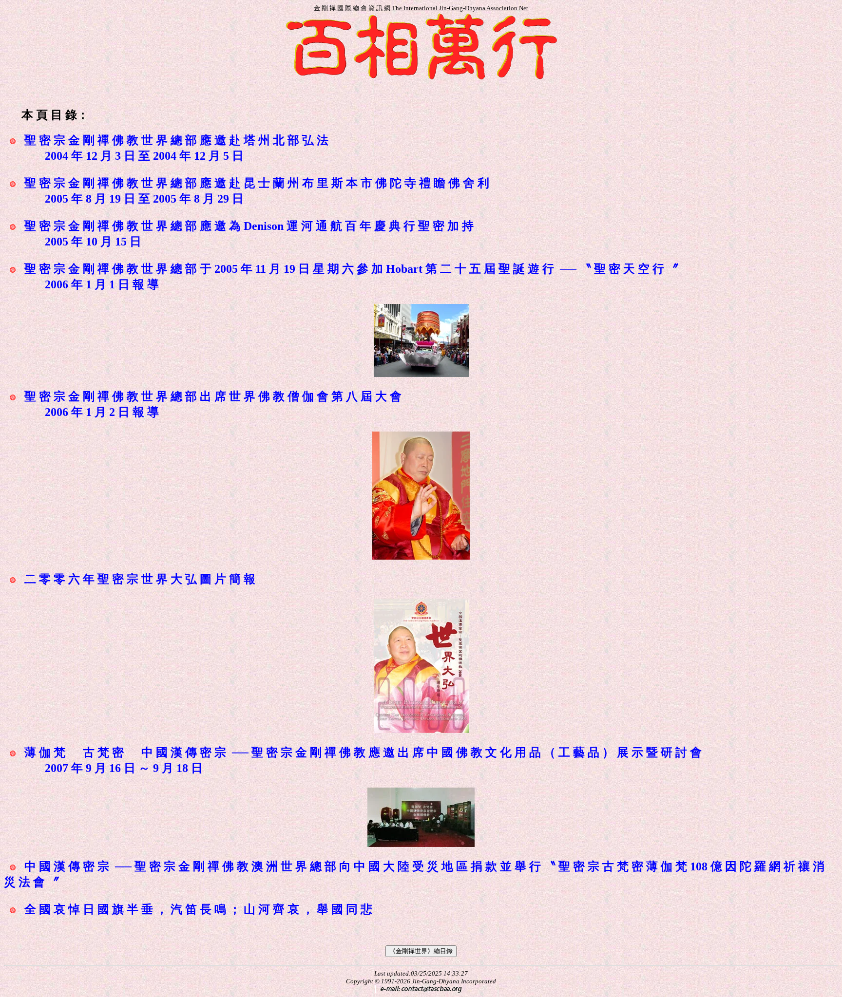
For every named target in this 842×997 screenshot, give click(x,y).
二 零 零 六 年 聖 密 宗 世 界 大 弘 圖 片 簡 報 (139, 579)
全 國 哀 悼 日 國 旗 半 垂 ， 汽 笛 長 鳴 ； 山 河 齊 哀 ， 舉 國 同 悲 (198, 909)
